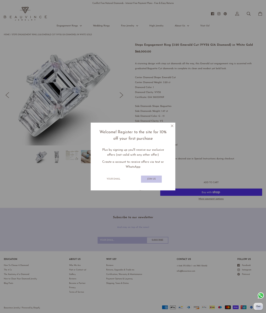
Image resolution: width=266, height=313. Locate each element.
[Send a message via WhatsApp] (260, 295)
